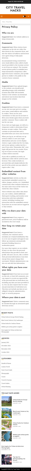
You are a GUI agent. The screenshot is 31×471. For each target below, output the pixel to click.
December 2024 (6, 345)
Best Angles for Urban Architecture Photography (13, 447)
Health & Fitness (6, 363)
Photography (5, 373)
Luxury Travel (6, 367)
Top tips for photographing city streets (19, 458)
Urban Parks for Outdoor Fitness (11, 323)
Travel (3, 377)
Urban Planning (6, 386)
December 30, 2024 (6, 449)
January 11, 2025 (17, 403)
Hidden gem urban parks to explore (12, 327)
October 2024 (5, 352)
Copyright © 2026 (6, 469)
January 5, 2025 (17, 426)
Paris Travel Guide (7, 370)
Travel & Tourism (7, 380)
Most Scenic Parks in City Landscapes (12, 320)
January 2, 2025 (17, 438)
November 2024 (6, 349)
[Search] (28, 16)
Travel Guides (5, 383)
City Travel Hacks (15, 9)
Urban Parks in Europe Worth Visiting (12, 317)
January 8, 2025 (17, 414)
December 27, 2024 (18, 462)
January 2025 (5, 342)
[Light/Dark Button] (24, 16)
